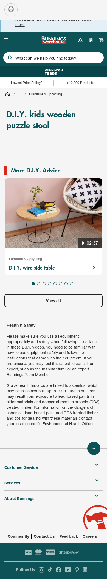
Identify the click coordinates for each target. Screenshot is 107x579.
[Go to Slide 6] (60, 283)
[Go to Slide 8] (71, 283)
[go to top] (93, 448)
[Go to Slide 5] (55, 283)
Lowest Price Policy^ (27, 83)
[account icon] (80, 40)
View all (53, 300)
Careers (90, 536)
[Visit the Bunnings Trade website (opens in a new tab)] (54, 71)
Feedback (69, 536)
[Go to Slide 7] (66, 283)
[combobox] (53, 57)
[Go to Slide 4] (49, 283)
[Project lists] (91, 40)
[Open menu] (6, 40)
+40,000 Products (80, 83)
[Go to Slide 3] (44, 283)
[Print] (11, 9)
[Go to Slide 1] (33, 283)
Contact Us (44, 536)
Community (18, 536)
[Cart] (101, 40)
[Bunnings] (53, 42)
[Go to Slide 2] (38, 283)
